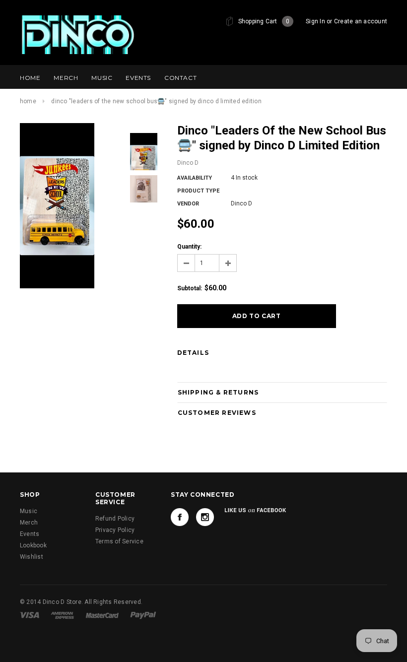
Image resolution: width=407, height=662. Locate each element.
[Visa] (30, 614)
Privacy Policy (115, 530)
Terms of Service (119, 541)
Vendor (188, 203)
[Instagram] (205, 517)
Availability (194, 178)
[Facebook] (180, 517)
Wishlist (31, 556)
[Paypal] (143, 614)
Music (28, 511)
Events (29, 533)
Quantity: (189, 246)
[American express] (63, 614)
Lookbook (33, 545)
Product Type (198, 191)
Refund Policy (115, 518)
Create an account (360, 21)
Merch (29, 522)
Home (28, 101)
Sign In (315, 21)
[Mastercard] (103, 614)
